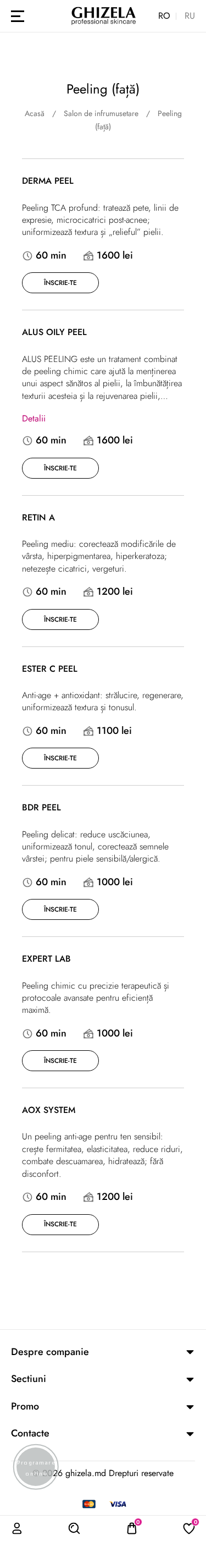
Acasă (34, 113)
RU (190, 16)
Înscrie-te (60, 283)
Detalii (34, 418)
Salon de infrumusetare (101, 113)
